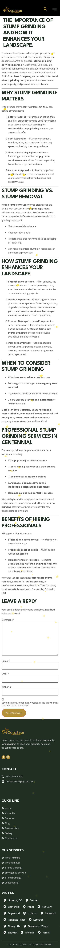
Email (5, 674)
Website (6, 687)
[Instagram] (8, 757)
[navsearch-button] (45, 9)
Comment (8, 620)
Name (6, 661)
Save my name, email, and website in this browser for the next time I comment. (30, 704)
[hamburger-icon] (54, 10)
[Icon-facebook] (3, 757)
